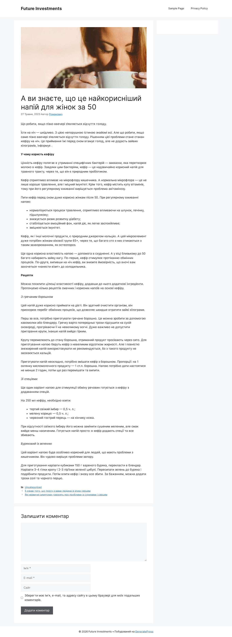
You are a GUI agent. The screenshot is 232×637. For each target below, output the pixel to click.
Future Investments (41, 8)
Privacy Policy (199, 8)
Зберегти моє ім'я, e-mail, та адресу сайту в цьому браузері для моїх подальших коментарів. (82, 598)
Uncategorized (33, 487)
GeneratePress (144, 631)
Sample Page (176, 8)
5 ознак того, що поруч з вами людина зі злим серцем (58, 490)
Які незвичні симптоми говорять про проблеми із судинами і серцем (66, 494)
